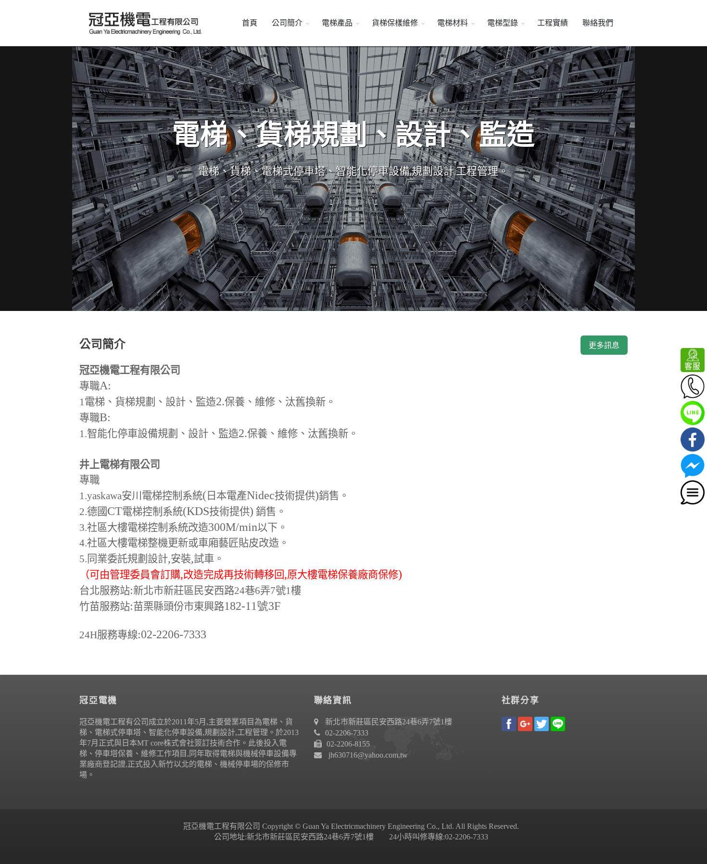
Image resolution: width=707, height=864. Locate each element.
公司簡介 (287, 23)
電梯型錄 (502, 23)
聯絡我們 (597, 23)
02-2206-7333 (346, 733)
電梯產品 (337, 23)
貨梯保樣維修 (395, 23)
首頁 (249, 23)
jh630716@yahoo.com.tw (368, 755)
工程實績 (552, 23)
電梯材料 (452, 23)
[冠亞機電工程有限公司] (141, 23)
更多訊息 (604, 345)
